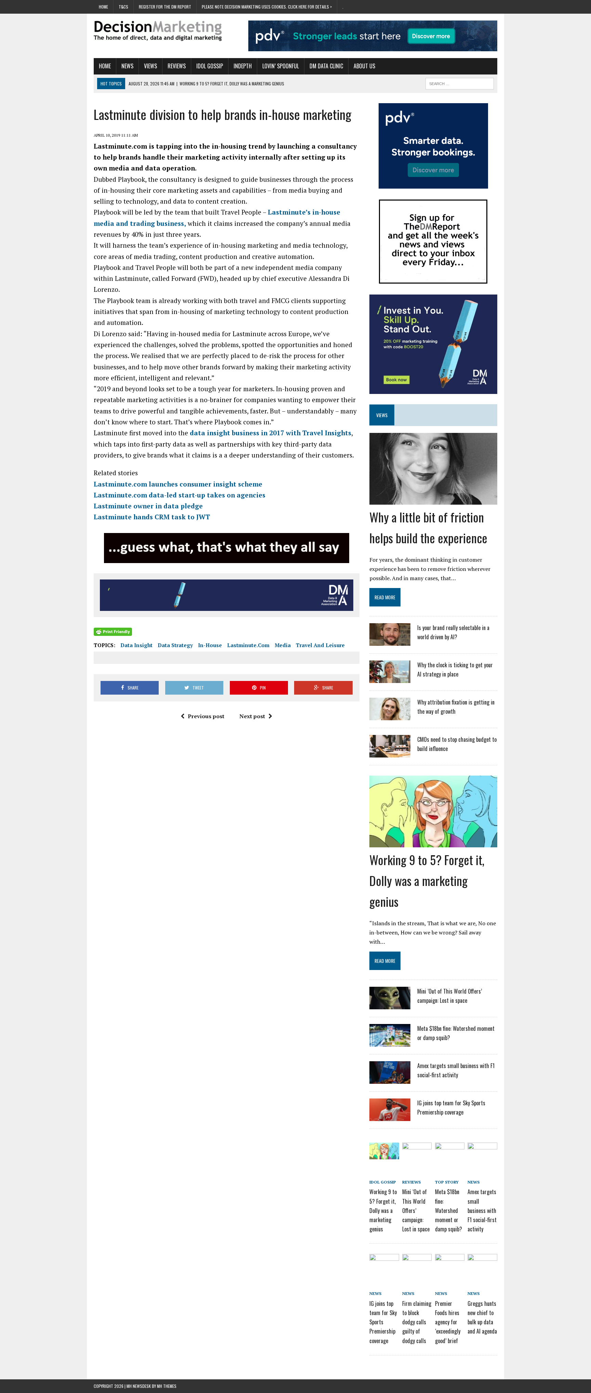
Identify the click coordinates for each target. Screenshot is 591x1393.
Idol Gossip (209, 66)
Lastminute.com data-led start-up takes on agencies (179, 495)
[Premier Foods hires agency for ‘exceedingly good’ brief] (449, 1266)
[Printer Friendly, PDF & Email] (113, 631)
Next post (252, 716)
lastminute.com (248, 645)
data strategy (175, 645)
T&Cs (123, 7)
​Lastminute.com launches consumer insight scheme (178, 484)
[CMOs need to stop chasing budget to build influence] (389, 753)
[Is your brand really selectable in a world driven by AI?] (389, 641)
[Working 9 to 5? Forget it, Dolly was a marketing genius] (433, 842)
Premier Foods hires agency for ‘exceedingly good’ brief (447, 1322)
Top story (447, 1182)
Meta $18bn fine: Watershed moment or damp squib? (448, 1210)
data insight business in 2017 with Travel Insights (270, 432)
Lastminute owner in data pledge (148, 506)
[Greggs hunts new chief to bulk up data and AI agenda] (482, 1266)
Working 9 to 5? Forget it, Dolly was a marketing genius (426, 880)
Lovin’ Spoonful (280, 66)
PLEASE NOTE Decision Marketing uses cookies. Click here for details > (267, 7)
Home (103, 7)
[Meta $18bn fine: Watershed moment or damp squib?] (389, 1042)
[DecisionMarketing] (158, 31)
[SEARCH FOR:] (459, 83)
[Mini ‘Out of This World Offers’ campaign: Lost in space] (389, 1005)
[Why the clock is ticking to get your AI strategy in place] (389, 678)
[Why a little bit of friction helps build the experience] (433, 500)
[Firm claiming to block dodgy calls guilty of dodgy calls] (417, 1266)
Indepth (243, 66)
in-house (210, 645)
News (127, 66)
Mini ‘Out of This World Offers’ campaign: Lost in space (416, 1210)
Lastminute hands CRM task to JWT (152, 517)
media (283, 645)
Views (150, 66)
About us (364, 66)
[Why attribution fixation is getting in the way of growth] (389, 716)
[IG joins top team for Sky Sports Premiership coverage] (389, 1116)
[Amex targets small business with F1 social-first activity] (389, 1079)
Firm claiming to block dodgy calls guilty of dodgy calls (416, 1322)
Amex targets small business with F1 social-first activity (482, 1210)
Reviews (177, 66)
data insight (136, 645)
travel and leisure (320, 645)
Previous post (206, 716)
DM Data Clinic (326, 66)
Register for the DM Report (165, 7)
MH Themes (166, 1386)
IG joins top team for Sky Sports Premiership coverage (383, 1322)
